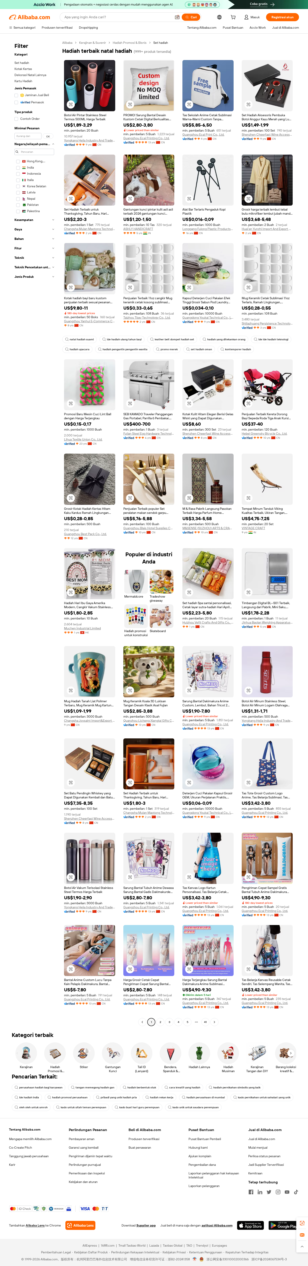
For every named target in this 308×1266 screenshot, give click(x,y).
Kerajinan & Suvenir (92, 42)
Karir (12, 1164)
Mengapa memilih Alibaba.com (30, 1139)
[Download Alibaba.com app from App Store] (250, 1225)
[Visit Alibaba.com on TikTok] (296, 1192)
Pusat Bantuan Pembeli (204, 1139)
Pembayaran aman (81, 1139)
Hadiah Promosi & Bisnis (130, 42)
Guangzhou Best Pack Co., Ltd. (85, 534)
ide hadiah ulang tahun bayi (124, 339)
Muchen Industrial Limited (82, 628)
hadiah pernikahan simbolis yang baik (236, 1087)
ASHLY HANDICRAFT (138, 229)
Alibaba (67, 42)
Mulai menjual (257, 1147)
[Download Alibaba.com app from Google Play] (284, 1225)
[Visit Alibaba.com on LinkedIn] (260, 1192)
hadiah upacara (80, 349)
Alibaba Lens (35, 1225)
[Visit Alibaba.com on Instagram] (278, 1192)
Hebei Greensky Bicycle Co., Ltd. (264, 433)
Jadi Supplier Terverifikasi (266, 1164)
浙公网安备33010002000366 (228, 1259)
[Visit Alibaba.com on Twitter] (269, 1192)
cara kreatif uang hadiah (184, 1087)
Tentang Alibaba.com (24, 1129)
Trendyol (202, 1245)
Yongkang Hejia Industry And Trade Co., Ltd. (89, 140)
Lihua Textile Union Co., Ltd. (83, 439)
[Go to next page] (214, 1022)
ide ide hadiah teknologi (273, 339)
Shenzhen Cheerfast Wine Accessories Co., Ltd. (267, 134)
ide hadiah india (29, 1097)
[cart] (234, 18)
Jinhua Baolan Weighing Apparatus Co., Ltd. (267, 622)
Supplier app (146, 1225)
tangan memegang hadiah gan (95, 1087)
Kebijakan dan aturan (83, 1182)
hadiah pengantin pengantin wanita (125, 349)
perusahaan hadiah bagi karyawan (40, 1087)
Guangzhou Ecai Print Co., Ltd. (203, 134)
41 (205, 1022)
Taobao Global (172, 1245)
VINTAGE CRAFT (253, 528)
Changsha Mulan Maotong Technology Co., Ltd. (89, 229)
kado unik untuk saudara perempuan (195, 1107)
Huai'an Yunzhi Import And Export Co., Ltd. (267, 229)
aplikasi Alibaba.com (217, 1225)
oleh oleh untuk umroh (33, 1107)
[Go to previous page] (142, 1022)
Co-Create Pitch (20, 1147)
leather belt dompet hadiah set (174, 339)
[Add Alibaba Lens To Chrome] (80, 1225)
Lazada (154, 1245)
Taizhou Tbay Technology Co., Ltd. (146, 317)
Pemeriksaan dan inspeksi (87, 1173)
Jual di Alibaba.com (261, 1139)
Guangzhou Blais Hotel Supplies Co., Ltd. (149, 528)
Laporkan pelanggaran (204, 1186)
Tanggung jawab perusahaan (29, 1156)
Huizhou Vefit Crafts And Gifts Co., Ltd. (208, 622)
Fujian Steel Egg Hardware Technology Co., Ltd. (149, 433)
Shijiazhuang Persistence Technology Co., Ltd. (267, 323)
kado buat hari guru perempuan (139, 1107)
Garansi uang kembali (84, 1147)
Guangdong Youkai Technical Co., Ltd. (208, 317)
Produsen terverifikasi (144, 1139)
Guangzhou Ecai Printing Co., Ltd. (146, 138)
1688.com (108, 1245)
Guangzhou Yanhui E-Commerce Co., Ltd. (89, 321)
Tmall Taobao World (131, 1245)
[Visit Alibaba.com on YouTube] (287, 1192)
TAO (189, 1245)
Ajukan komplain (199, 1156)
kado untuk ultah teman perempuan (83, 1107)
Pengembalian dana (202, 1164)
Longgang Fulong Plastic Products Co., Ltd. (208, 229)
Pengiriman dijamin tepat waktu (90, 1156)
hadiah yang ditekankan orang (226, 339)
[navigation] (34, 533)
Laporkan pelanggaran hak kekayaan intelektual (213, 1175)
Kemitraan (255, 1173)
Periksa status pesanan (264, 1156)
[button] (177, 17)
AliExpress (90, 1245)
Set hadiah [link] (160, 42)
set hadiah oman (201, 349)
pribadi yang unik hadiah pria (119, 1097)
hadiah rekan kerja (161, 1097)
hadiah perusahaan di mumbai (205, 1097)
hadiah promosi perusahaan (69, 1097)
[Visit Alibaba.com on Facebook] (251, 1192)
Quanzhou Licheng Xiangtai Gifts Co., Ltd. (149, 720)
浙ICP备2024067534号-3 (269, 1259)
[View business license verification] (195, 1259)
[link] (302, 1223)
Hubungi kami (198, 1147)
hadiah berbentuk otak (141, 1087)
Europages (219, 1245)
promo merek (169, 349)
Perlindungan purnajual (85, 1164)
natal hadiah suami (82, 339)
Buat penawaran (140, 1147)
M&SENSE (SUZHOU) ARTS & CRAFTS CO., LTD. (208, 528)
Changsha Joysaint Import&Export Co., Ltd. (89, 720)
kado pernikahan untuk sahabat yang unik (264, 1097)
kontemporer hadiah (238, 349)
